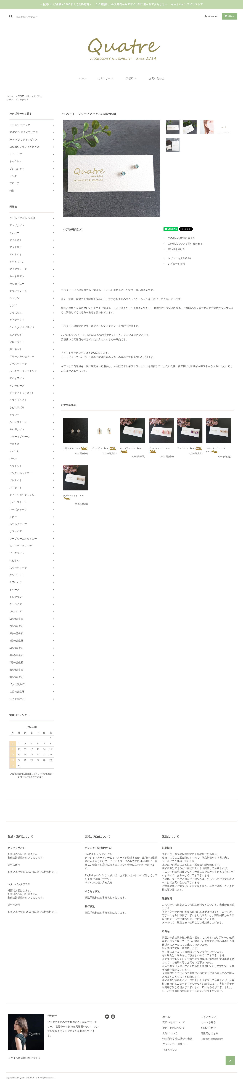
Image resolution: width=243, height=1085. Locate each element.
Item (231, 16)
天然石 (129, 78)
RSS (164, 1049)
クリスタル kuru (71, 448)
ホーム (82, 78)
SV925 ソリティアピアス (30, 96)
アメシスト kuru (185, 448)
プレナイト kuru (100, 448)
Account (212, 16)
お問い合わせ (156, 78)
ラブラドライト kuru (73, 495)
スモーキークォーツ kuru (216, 450)
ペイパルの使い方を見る (98, 882)
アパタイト (23, 99)
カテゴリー (104, 78)
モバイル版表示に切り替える (24, 1057)
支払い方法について (173, 1022)
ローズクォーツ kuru (130, 448)
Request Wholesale (212, 1038)
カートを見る (208, 1022)
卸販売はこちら (209, 1033)
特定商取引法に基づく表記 (177, 1038)
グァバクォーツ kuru (159, 448)
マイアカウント (209, 1016)
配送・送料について (173, 1027)
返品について (169, 1033)
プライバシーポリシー (174, 1044)
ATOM (173, 1049)
